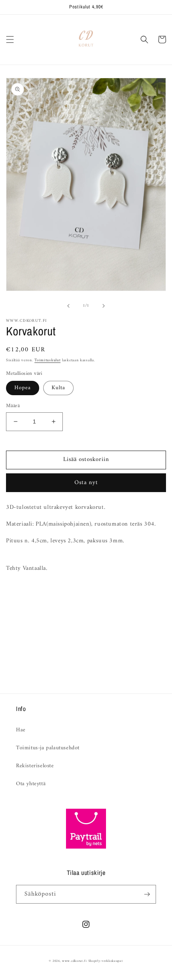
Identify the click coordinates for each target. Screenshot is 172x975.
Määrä (13, 406)
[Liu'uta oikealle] (103, 306)
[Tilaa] (147, 894)
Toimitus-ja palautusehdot (48, 748)
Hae (21, 730)
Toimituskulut (47, 360)
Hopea (22, 388)
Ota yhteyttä (31, 784)
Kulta (58, 388)
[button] (10, 39)
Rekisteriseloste (35, 766)
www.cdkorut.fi (74, 961)
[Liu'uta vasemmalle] (68, 306)
